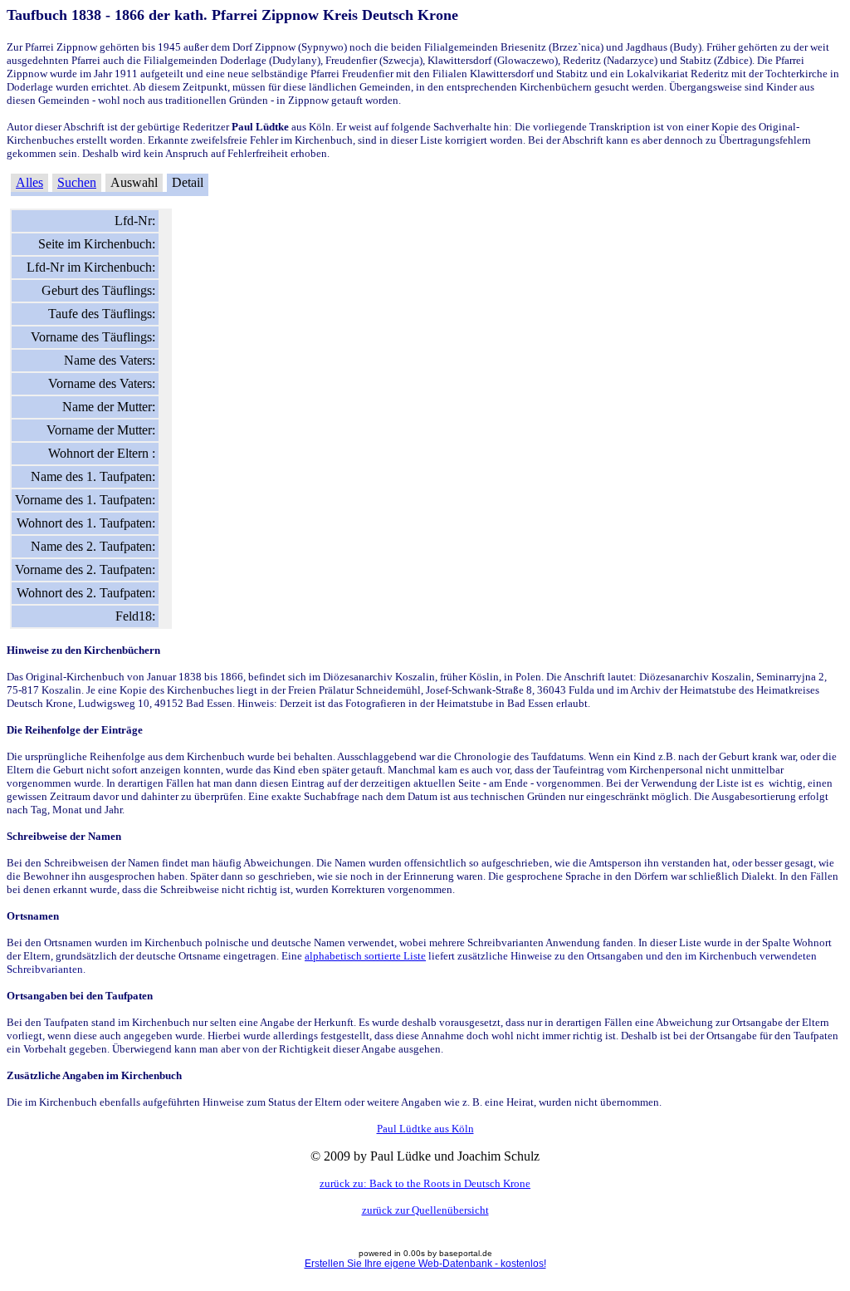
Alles (29, 182)
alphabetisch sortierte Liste (365, 956)
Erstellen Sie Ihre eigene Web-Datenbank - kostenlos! (425, 1263)
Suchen (76, 182)
